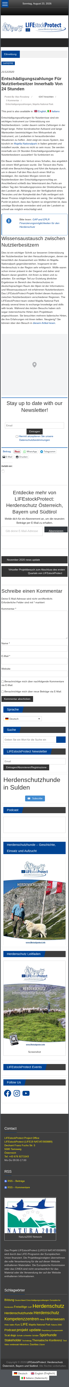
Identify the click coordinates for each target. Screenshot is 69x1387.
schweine (27, 1335)
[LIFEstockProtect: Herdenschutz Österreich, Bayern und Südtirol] (5, 42)
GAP (30, 1307)
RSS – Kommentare (18, 1187)
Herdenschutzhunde (18, 1313)
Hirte (42, 1319)
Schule (20, 1335)
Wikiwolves (24, 1344)
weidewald (14, 1344)
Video (6, 1344)
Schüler (35, 1335)
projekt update (29, 1330)
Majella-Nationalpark (25, 143)
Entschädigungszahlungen (18, 104)
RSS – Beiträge (16, 1181)
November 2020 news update (23, 559)
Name (5, 643)
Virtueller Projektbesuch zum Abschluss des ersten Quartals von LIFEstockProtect (36, 571)
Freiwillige (20, 1306)
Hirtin (6, 1325)
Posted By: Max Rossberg (17, 97)
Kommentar (8, 608)
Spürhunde (48, 1335)
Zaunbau (34, 1344)
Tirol (65, 1341)
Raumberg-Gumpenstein (52, 1330)
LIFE (24, 1324)
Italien (12, 1325)
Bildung (9, 1299)
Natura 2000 (56, 1325)
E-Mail (5, 656)
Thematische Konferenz (47, 1340)
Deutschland (20, 1300)
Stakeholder (12, 1340)
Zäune (42, 1344)
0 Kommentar (12, 100)
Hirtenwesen (55, 1319)
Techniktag (26, 1341)
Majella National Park (43, 104)
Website (5, 668)
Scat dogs (10, 1335)
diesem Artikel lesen (44, 323)
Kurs (17, 1324)
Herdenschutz (48, 1306)
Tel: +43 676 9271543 (16, 1156)
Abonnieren (56, 531)
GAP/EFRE (8, 63)
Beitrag (7, 451)
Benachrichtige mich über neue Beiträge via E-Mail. (33, 691)
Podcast (10, 1330)
